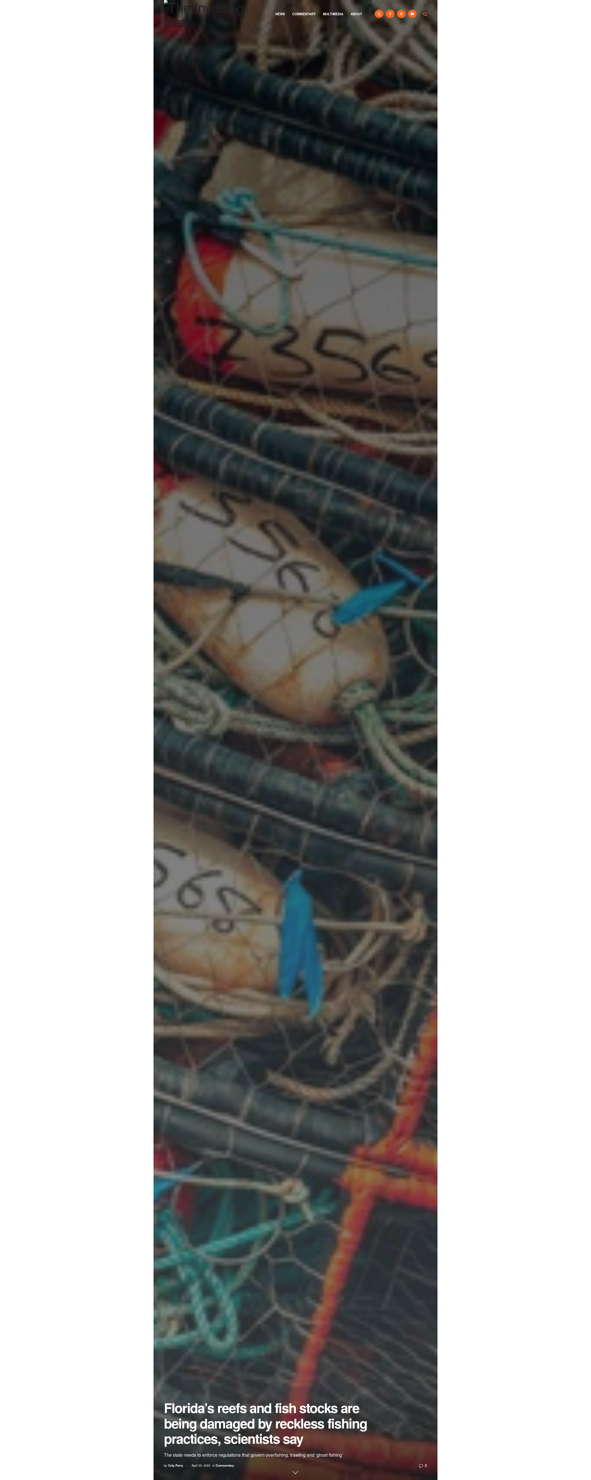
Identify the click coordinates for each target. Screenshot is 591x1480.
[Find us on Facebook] (390, 14)
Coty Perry (175, 1465)
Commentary (304, 14)
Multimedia (333, 14)
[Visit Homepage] (210, 14)
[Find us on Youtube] (412, 14)
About (356, 14)
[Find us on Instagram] (401, 14)
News (280, 14)
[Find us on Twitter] (379, 14)
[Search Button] (425, 14)
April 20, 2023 (201, 1465)
